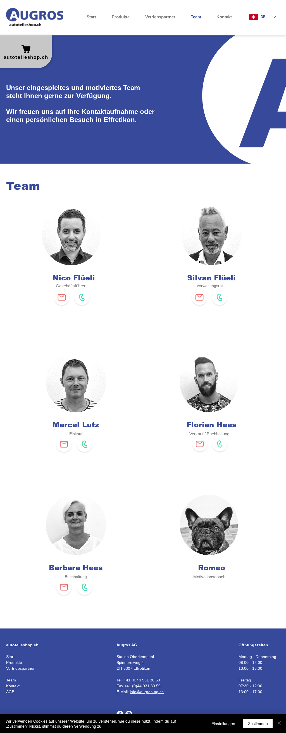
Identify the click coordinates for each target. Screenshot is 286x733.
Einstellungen (223, 723)
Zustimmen (258, 723)
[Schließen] (279, 724)
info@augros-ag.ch (147, 692)
